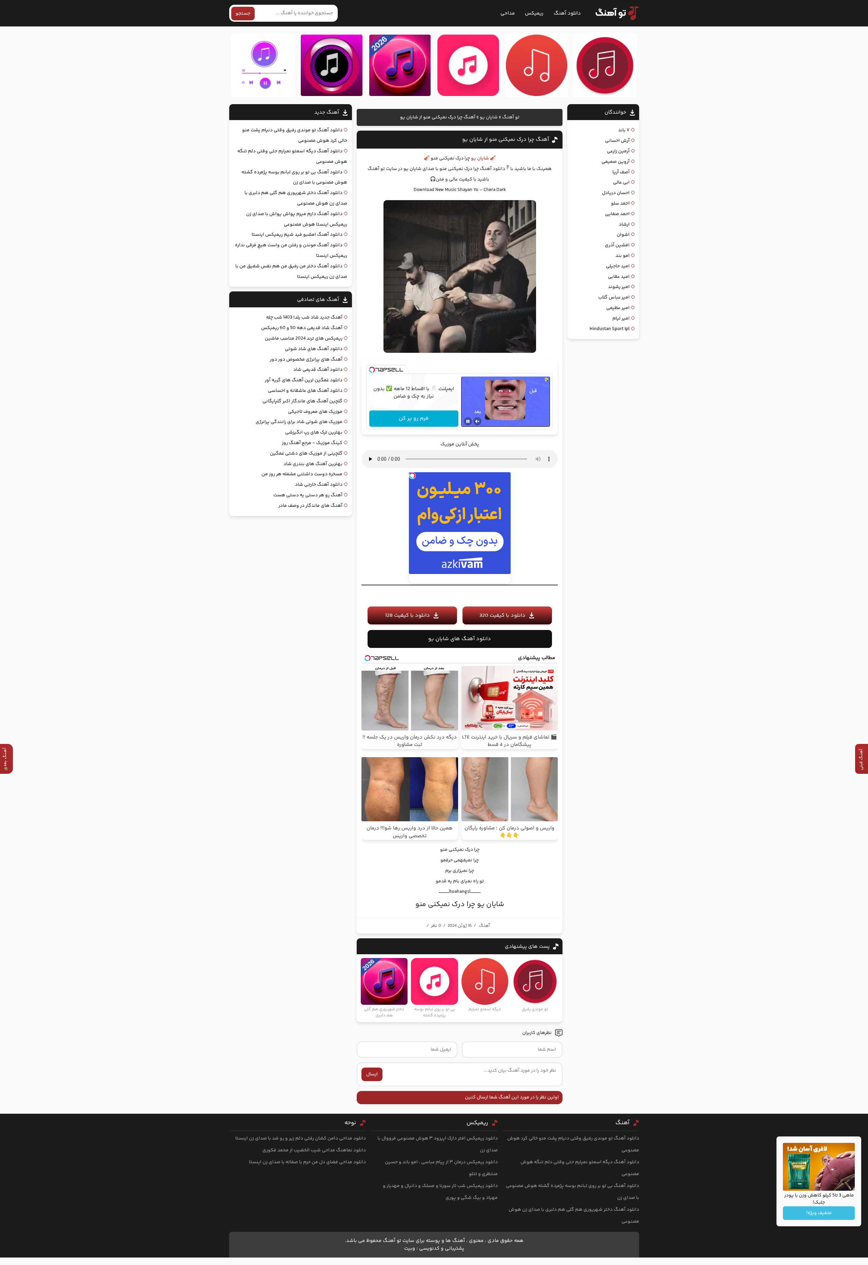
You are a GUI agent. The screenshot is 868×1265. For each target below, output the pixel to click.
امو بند (622, 256)
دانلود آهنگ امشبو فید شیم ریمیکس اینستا (297, 234)
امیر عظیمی (618, 308)
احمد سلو (620, 203)
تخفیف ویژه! (819, 1213)
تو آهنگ (510, 117)
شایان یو (489, 117)
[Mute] (477, 421)
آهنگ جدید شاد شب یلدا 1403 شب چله (304, 317)
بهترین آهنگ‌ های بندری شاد (312, 464)
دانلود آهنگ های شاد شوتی (313, 349)
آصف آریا (621, 172)
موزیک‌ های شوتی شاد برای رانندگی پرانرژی (299, 422)
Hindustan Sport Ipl (610, 329)
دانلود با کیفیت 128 (407, 615)
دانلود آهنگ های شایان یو (459, 639)
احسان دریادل (616, 193)
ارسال (372, 1074)
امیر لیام (621, 318)
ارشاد (624, 224)
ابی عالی (621, 182)
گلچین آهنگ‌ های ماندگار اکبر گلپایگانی (302, 401)
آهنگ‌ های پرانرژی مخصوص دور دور (306, 359)
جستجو (243, 13)
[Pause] (468, 421)
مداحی (507, 13)
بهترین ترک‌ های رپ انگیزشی (313, 432)
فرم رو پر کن (414, 418)
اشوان (623, 234)
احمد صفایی (617, 214)
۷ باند (624, 130)
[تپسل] (372, 369)
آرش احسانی (617, 141)
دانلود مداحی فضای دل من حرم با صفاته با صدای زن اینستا (307, 1162)
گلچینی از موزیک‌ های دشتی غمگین (306, 453)
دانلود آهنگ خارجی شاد (318, 484)
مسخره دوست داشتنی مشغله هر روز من (301, 474)
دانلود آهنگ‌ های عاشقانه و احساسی (305, 391)
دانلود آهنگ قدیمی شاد (317, 369)
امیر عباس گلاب (614, 297)
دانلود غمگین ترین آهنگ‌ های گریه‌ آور (303, 380)
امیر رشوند (619, 287)
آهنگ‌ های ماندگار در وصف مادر (310, 506)
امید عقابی (619, 277)
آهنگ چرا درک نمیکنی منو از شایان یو (505, 139)
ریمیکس (534, 13)
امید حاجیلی (618, 266)
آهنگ (484, 925)
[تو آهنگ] (613, 13)
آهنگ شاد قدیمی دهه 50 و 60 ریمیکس (301, 328)
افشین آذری (617, 245)
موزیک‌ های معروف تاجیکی (315, 412)
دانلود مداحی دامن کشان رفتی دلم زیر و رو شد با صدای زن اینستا (300, 1138)
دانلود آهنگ (567, 13)
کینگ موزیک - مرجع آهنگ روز (312, 443)
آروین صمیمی (615, 162)
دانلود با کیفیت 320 (502, 615)
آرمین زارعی (618, 151)
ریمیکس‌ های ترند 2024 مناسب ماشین (303, 338)
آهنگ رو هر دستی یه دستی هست (307, 495)
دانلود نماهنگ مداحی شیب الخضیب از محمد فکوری (314, 1150)
